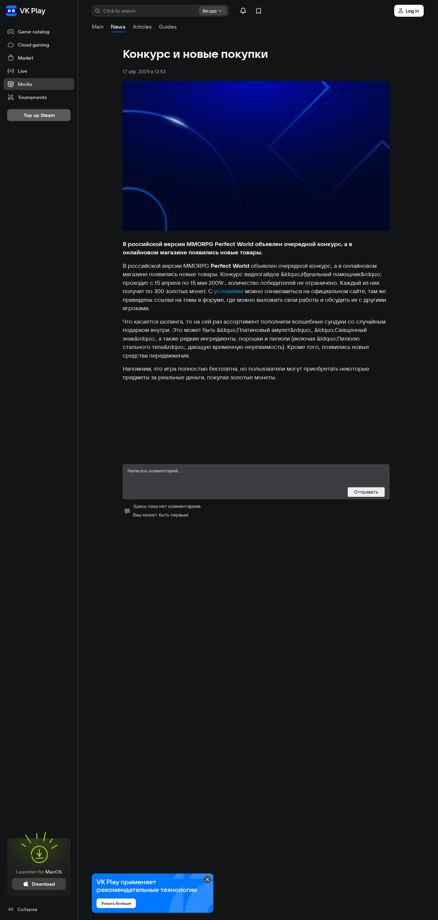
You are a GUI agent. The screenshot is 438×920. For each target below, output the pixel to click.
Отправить (366, 492)
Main (98, 26)
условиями (228, 291)
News (118, 26)
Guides (168, 26)
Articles (142, 26)
